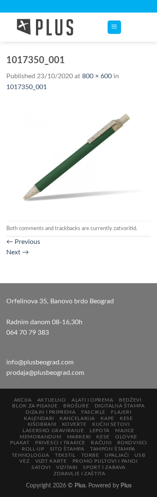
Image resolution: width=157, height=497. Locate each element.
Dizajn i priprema (50, 412)
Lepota (100, 430)
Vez (24, 461)
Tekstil (65, 455)
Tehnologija (30, 455)
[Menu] (114, 27)
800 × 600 (97, 76)
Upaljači (117, 455)
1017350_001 (26, 87)
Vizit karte (51, 461)
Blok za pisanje (34, 405)
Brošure (76, 405)
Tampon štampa (112, 448)
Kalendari (39, 418)
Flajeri (121, 412)
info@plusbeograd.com (40, 362)
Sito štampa (67, 448)
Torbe (90, 455)
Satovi (41, 467)
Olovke (126, 436)
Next (17, 252)
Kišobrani (42, 424)
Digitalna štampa (120, 405)
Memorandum (40, 436)
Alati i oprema (92, 399)
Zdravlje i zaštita (79, 473)
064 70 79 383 (27, 332)
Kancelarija (77, 418)
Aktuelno (51, 399)
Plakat (20, 442)
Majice (124, 430)
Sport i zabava (104, 467)
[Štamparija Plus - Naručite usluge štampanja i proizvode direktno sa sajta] (50, 27)
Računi (101, 442)
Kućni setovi (110, 424)
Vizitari (66, 467)
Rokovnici (132, 442)
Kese (126, 418)
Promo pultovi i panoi (105, 461)
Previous (23, 241)
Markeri (79, 436)
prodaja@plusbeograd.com (45, 372)
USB (139, 455)
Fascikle (93, 412)
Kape (107, 418)
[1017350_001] (78, 156)
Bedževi (130, 399)
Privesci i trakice (60, 442)
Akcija (23, 399)
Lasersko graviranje (53, 430)
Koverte (74, 424)
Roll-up (33, 448)
